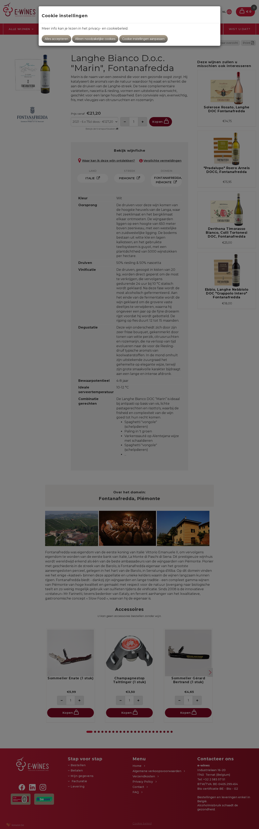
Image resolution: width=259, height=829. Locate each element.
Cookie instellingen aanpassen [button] (143, 39)
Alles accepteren (56, 39)
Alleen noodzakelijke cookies (95, 39)
